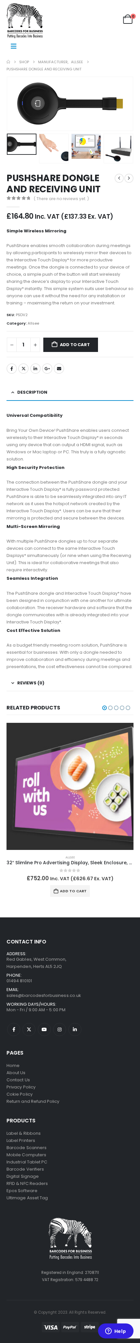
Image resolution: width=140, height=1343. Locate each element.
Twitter (23, 368)
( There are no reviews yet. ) (61, 198)
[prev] (119, 178)
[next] (128, 178)
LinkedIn (35, 368)
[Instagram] (59, 1029)
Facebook (12, 368)
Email (59, 368)
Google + (47, 368)
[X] (28, 1029)
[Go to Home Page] (8, 62)
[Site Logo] (25, 20)
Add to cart (75, 345)
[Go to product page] (70, 786)
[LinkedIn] (74, 1029)
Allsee (33, 323)
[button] (15, 104)
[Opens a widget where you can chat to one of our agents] (115, 1331)
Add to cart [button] (73, 891)
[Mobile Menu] (14, 46)
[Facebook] (13, 1029)
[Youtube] (44, 1029)
